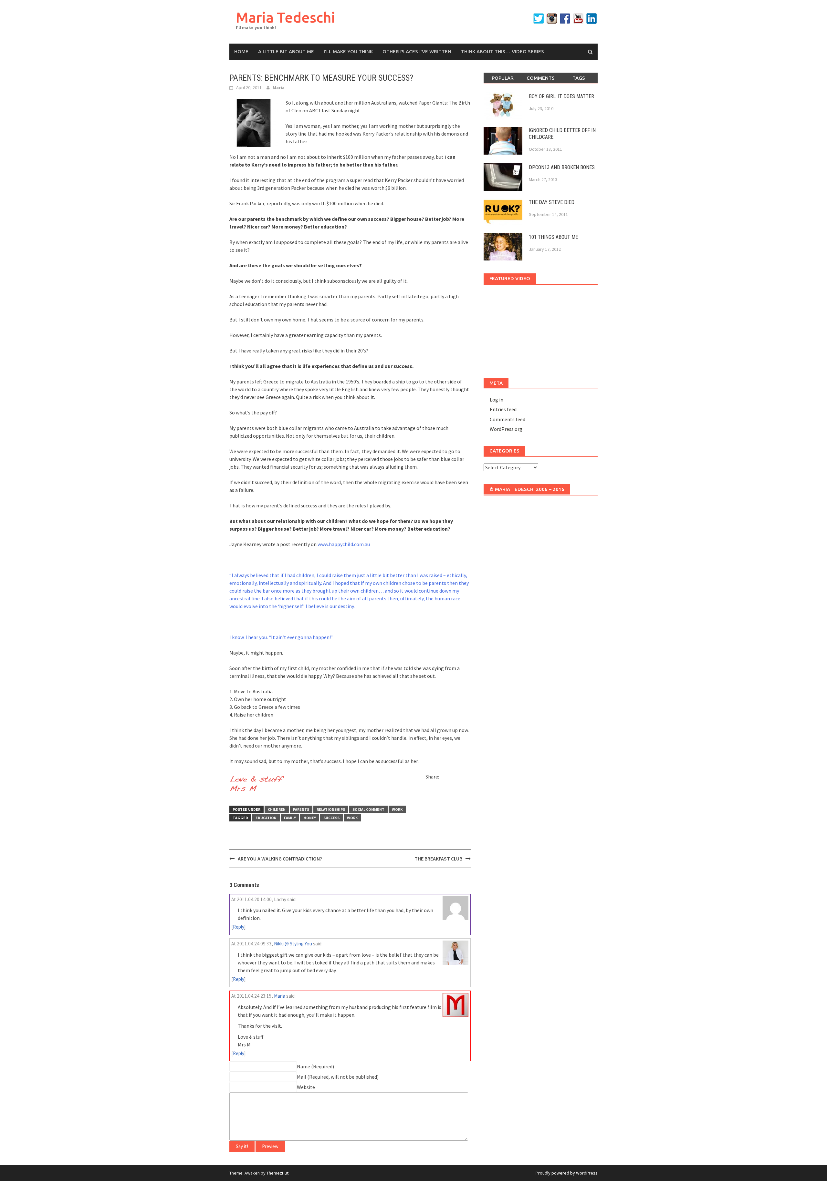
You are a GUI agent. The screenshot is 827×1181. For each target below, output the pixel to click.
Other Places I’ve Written (416, 51)
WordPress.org (506, 429)
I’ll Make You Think (348, 51)
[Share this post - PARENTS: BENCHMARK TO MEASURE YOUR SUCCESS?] (445, 778)
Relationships (331, 809)
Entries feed (503, 409)
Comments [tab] (541, 78)
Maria (279, 87)
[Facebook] (565, 18)
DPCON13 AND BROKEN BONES (562, 167)
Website (306, 1087)
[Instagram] (552, 18)
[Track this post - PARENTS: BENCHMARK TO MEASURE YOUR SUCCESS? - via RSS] (442, 789)
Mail (301, 1077)
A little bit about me (286, 51)
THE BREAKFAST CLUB (438, 858)
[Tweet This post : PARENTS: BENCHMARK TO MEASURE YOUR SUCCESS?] (430, 789)
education (266, 817)
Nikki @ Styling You (293, 944)
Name (303, 1066)
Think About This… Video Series (502, 51)
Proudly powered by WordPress (567, 1173)
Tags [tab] (578, 78)
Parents (301, 809)
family (290, 817)
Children (277, 809)
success (331, 817)
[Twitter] (538, 18)
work (397, 809)
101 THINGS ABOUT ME (553, 237)
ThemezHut (277, 1173)
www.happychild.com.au (344, 544)
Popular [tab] (503, 78)
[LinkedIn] (591, 18)
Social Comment (368, 809)
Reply (238, 927)
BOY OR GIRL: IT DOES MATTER (561, 96)
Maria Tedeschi (285, 17)
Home (241, 51)
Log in (496, 399)
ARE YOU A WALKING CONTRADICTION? (280, 858)
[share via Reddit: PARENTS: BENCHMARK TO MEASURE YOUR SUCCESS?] (456, 778)
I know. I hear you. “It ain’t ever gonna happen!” (281, 637)
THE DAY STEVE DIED (551, 202)
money (309, 817)
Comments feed (507, 419)
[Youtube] (578, 18)
